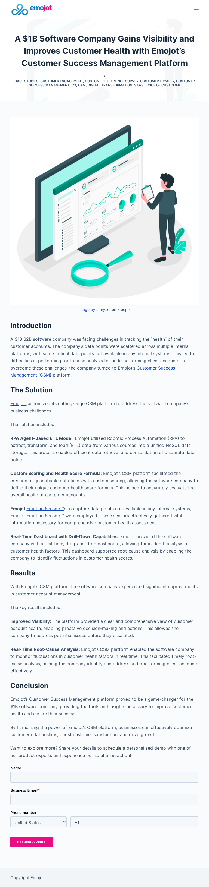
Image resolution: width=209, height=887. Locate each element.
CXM (82, 85)
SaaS (138, 85)
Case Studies (26, 81)
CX (74, 85)
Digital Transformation (110, 85)
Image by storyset (94, 309)
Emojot (18, 403)
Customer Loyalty (157, 81)
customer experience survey (111, 81)
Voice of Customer (162, 85)
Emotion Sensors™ (45, 508)
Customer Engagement (61, 81)
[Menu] (196, 9)
